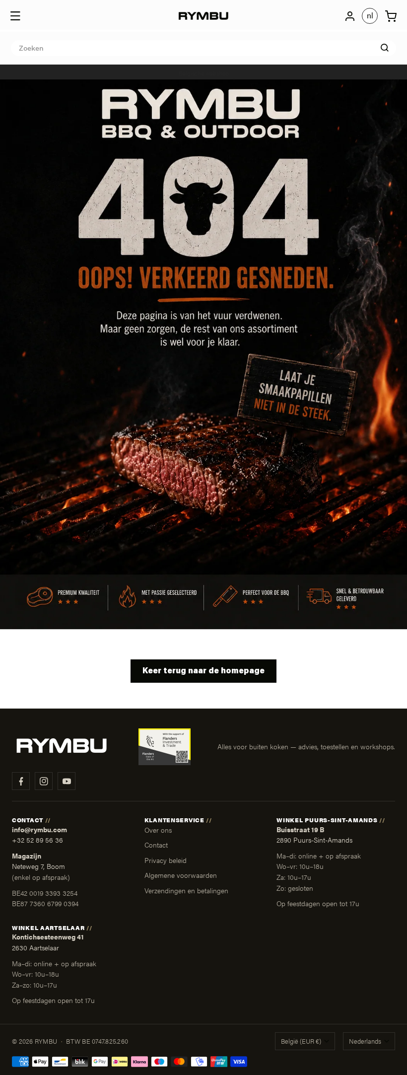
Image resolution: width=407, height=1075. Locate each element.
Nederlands (365, 1041)
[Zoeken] (385, 47)
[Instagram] (44, 781)
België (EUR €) (301, 1041)
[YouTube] (66, 781)
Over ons (158, 830)
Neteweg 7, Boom (38, 866)
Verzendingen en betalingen (186, 890)
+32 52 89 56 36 (37, 840)
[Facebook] (21, 781)
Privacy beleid (165, 860)
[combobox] (203, 48)
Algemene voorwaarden (180, 875)
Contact (156, 845)
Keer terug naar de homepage (203, 671)
